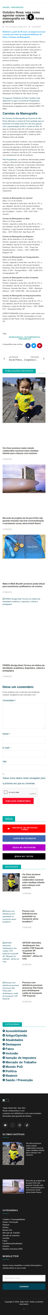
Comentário (9, 700)
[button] (28, 345)
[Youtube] (5, 1125)
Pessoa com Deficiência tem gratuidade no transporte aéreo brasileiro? (30, 916)
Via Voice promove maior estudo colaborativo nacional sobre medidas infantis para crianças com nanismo (21, 451)
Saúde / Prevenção (13, 7)
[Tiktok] (27, 1125)
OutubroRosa (32, 337)
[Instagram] (19, 1125)
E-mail (7, 747)
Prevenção (25, 339)
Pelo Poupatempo (10, 159)
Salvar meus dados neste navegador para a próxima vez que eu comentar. (24, 781)
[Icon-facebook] (12, 1125)
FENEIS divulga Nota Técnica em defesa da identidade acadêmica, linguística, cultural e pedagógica (24, 668)
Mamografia (16, 337)
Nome (6, 734)
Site (5, 761)
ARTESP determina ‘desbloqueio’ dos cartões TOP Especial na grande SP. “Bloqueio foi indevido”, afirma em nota (32, 951)
